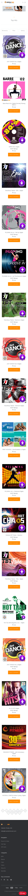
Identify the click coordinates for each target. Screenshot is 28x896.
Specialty (3, 871)
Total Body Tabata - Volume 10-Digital (14, 320)
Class (2, 862)
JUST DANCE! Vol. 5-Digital (14, 61)
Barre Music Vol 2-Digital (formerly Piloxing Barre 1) (14, 104)
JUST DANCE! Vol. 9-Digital (14, 664)
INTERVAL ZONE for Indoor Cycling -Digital (14, 795)
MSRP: (12, 149)
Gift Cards (3, 847)
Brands (3, 859)
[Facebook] (1, 880)
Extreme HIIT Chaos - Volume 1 (14, 535)
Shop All (3, 868)
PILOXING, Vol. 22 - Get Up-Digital (14, 232)
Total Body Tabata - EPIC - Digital (14, 190)
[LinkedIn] (7, 880)
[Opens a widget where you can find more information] (23, 893)
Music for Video (5, 841)
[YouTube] (11, 880)
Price (14, 30)
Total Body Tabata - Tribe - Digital (14, 579)
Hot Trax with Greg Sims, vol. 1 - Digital (14, 622)
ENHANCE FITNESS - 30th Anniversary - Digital (14, 752)
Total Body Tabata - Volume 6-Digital (14, 405)
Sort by (23, 30)
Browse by (5, 30)
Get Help (3, 844)
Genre (2, 865)
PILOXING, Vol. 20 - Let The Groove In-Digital (14, 276)
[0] (25, 2)
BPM (2, 856)
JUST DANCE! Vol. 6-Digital (14, 364)
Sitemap (14, 894)
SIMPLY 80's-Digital (14, 146)
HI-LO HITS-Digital (14, 708)
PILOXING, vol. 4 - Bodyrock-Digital (14, 491)
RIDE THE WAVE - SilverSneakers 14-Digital (14, 449)
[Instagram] (4, 880)
